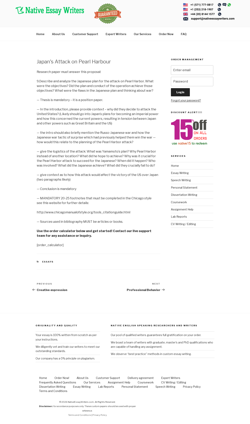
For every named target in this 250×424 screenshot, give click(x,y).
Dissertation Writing (184, 194)
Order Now (166, 34)
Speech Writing (181, 180)
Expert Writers (116, 34)
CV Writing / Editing (183, 224)
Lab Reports (179, 216)
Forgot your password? (186, 100)
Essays (48, 261)
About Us (58, 34)
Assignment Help (182, 209)
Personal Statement (184, 187)
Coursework (179, 202)
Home (40, 34)
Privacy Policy (192, 386)
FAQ (184, 34)
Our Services (142, 34)
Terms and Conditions (53, 391)
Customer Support (85, 34)
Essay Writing (180, 173)
